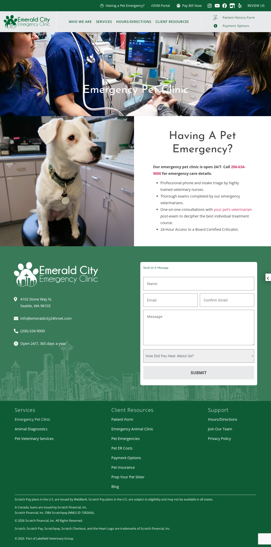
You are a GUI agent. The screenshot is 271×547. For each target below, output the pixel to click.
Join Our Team (220, 428)
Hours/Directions (133, 21)
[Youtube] (217, 5)
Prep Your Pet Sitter (128, 476)
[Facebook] (224, 5)
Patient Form (122, 419)
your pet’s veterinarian (233, 209)
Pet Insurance (123, 467)
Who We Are (80, 21)
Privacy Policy (219, 438)
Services (104, 21)
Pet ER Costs (122, 448)
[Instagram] (209, 5)
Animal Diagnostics (31, 428)
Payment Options (126, 457)
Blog (115, 486)
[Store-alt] (232, 5)
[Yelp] (239, 5)
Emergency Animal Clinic (132, 428)
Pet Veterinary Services (34, 438)
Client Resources (172, 21)
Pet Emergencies (125, 438)
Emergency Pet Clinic (32, 419)
